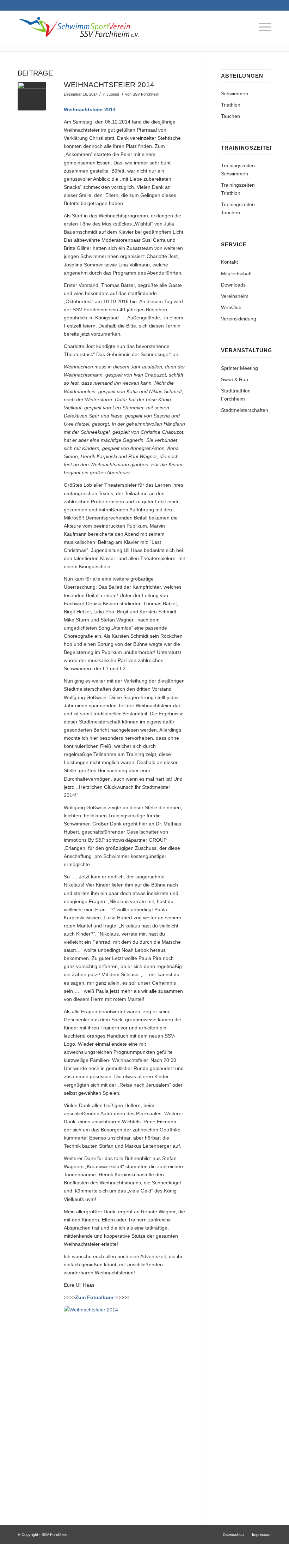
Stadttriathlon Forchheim (236, 395)
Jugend (112, 94)
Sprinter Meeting (239, 368)
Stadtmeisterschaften (244, 410)
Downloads (233, 285)
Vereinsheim (234, 296)
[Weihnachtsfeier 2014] (32, 96)
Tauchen (230, 116)
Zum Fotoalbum (94, 1297)
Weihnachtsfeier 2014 (109, 84)
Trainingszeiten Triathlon (238, 189)
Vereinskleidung (238, 319)
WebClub (231, 307)
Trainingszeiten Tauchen (238, 208)
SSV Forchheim (146, 94)
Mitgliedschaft (236, 273)
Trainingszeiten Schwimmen (238, 169)
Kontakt (229, 262)
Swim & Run (234, 379)
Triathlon (230, 105)
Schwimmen (234, 93)
